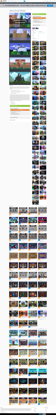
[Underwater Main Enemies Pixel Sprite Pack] (32, 342)
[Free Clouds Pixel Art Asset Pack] (23, 333)
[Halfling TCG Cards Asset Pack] (42, 265)
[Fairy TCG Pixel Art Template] (23, 265)
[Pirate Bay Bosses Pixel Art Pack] (42, 342)
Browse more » (40, 251)
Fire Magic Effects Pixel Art (23, 326)
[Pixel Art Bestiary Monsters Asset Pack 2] (32, 352)
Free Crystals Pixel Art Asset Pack (34, 336)
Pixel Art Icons (23, 214)
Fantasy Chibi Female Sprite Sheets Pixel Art (34, 239)
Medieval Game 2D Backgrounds (21, 9)
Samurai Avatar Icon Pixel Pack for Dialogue (43, 278)
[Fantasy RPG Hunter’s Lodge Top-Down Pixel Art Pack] (13, 352)
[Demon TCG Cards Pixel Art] (32, 265)
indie (25, 9)
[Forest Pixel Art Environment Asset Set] (32, 220)
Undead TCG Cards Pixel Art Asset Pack (15, 268)
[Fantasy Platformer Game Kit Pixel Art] (13, 304)
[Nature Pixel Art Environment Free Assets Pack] (13, 220)
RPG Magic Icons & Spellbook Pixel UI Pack (43, 355)
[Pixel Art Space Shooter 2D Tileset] (32, 381)
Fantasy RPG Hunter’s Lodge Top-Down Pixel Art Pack (15, 355)
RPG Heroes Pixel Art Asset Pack (24, 231)
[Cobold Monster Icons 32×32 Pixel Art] (42, 294)
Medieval (28, 9)
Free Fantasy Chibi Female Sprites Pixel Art (43, 239)
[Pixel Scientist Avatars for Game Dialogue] (32, 362)
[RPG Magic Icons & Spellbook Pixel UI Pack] (42, 352)
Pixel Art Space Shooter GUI (24, 384)
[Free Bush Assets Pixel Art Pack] (13, 333)
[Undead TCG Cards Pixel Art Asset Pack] (13, 265)
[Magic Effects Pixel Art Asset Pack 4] (23, 371)
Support (46, 410)
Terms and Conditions (35, 408)
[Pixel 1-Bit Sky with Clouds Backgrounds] (42, 313)
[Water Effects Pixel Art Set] (13, 323)
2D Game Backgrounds (15, 9)
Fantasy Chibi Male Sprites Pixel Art (15, 239)
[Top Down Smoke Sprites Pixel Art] (23, 391)
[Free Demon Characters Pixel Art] (32, 284)
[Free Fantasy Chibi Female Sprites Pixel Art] (42, 236)
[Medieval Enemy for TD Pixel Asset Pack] (23, 400)
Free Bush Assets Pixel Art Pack (15, 336)
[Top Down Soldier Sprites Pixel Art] (32, 391)
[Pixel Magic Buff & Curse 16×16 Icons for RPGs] (42, 256)
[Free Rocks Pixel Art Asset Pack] (42, 333)
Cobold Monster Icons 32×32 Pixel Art (43, 297)
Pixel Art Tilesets (13, 404)
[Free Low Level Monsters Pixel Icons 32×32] (23, 294)
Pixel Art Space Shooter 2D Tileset (34, 384)
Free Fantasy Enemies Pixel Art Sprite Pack (15, 231)
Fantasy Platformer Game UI (24, 307)
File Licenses (35, 409)
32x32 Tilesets (23, 346)
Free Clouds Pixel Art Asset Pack (24, 336)
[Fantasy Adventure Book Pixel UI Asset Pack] (23, 352)
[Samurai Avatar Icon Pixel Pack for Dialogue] (42, 275)
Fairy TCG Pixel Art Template (24, 268)
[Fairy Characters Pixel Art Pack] (23, 284)
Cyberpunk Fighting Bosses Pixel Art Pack (24, 249)
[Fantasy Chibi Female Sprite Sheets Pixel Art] (32, 236)
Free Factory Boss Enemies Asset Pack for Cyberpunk (15, 249)
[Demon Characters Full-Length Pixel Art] (13, 284)
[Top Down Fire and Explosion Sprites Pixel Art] (13, 391)
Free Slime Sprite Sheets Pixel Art (34, 231)
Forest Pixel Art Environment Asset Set (34, 223)
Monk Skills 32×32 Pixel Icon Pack (34, 297)
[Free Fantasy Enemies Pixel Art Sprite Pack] (13, 228)
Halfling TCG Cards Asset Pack (43, 268)
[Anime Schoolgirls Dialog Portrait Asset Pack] (32, 210)
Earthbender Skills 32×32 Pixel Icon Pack (15, 297)
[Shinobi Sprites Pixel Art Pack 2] (13, 210)
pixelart (31, 9)
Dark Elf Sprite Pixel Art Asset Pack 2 (24, 278)
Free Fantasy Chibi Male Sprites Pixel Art (24, 239)
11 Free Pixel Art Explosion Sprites (34, 326)
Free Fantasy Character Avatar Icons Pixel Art (34, 307)
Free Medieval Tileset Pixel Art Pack (24, 223)
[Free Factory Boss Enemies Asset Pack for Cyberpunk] (13, 246)
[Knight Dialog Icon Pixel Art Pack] (32, 275)
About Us (46, 409)
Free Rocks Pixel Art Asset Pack (43, 336)
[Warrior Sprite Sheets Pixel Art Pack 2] (42, 228)
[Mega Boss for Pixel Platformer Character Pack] (13, 342)
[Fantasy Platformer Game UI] (23, 304)
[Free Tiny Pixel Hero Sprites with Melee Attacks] (42, 371)
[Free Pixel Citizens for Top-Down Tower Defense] (42, 400)
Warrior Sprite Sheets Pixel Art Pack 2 (43, 231)
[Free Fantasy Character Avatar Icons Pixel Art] (32, 304)
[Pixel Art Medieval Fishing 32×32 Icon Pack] (23, 256)
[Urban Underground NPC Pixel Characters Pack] (32, 246)
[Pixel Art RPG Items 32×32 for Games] (13, 256)
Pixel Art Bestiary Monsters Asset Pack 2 (34, 355)
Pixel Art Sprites (13, 214)
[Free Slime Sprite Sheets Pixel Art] (32, 228)
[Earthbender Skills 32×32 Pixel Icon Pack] (13, 294)
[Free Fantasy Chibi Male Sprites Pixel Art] (23, 236)
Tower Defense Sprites (42, 404)
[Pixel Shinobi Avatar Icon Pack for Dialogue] (23, 210)
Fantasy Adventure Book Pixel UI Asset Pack (24, 355)
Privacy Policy (35, 411)
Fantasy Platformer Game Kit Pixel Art (15, 307)
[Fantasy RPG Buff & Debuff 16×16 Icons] (32, 256)
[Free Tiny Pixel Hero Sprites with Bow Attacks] (32, 371)
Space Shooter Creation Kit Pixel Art (15, 384)
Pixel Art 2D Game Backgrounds (14, 317)
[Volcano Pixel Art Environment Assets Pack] (42, 220)
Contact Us (46, 411)
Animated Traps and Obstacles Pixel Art (43, 307)
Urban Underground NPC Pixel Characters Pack (34, 249)
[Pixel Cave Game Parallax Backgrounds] (32, 313)
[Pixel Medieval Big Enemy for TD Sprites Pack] (32, 400)
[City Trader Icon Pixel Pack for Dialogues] (42, 362)
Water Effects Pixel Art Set (14, 326)
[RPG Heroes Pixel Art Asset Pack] (23, 228)
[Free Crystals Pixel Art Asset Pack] (32, 333)
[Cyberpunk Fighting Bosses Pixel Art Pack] (23, 246)
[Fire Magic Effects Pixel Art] (23, 323)
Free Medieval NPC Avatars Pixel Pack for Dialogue (15, 278)
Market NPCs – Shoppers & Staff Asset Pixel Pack (43, 249)
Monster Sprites (13, 346)
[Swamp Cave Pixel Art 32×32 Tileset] (23, 342)
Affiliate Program (46, 408)
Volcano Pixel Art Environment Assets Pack (43, 223)
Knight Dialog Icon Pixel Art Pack (34, 278)
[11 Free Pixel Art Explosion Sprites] (32, 323)
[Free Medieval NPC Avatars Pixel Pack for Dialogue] (13, 275)
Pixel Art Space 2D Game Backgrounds (43, 384)
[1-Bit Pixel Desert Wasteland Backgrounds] (23, 313)
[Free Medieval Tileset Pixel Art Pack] (23, 220)
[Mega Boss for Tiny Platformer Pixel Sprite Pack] (13, 371)
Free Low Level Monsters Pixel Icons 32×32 (24, 297)
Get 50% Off (50, 5)
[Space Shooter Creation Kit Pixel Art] (13, 381)
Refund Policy (35, 410)
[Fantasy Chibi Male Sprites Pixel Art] (13, 236)
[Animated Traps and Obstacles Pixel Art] (42, 304)
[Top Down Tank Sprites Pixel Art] (42, 391)
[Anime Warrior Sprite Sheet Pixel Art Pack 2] (42, 210)
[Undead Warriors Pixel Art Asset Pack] (42, 284)
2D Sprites (13, 240)
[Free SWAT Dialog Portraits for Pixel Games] (13, 362)
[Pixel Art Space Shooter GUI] (23, 381)
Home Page (11, 9)
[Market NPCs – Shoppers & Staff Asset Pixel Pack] (42, 246)
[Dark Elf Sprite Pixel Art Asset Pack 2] (23, 275)
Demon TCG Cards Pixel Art (33, 268)
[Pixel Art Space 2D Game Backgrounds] (42, 381)
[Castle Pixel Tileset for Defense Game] (13, 400)
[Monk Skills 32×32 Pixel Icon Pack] (32, 294)
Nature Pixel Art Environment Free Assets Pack (15, 223)
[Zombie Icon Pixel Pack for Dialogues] (23, 362)
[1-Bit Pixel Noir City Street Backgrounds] (13, 313)
